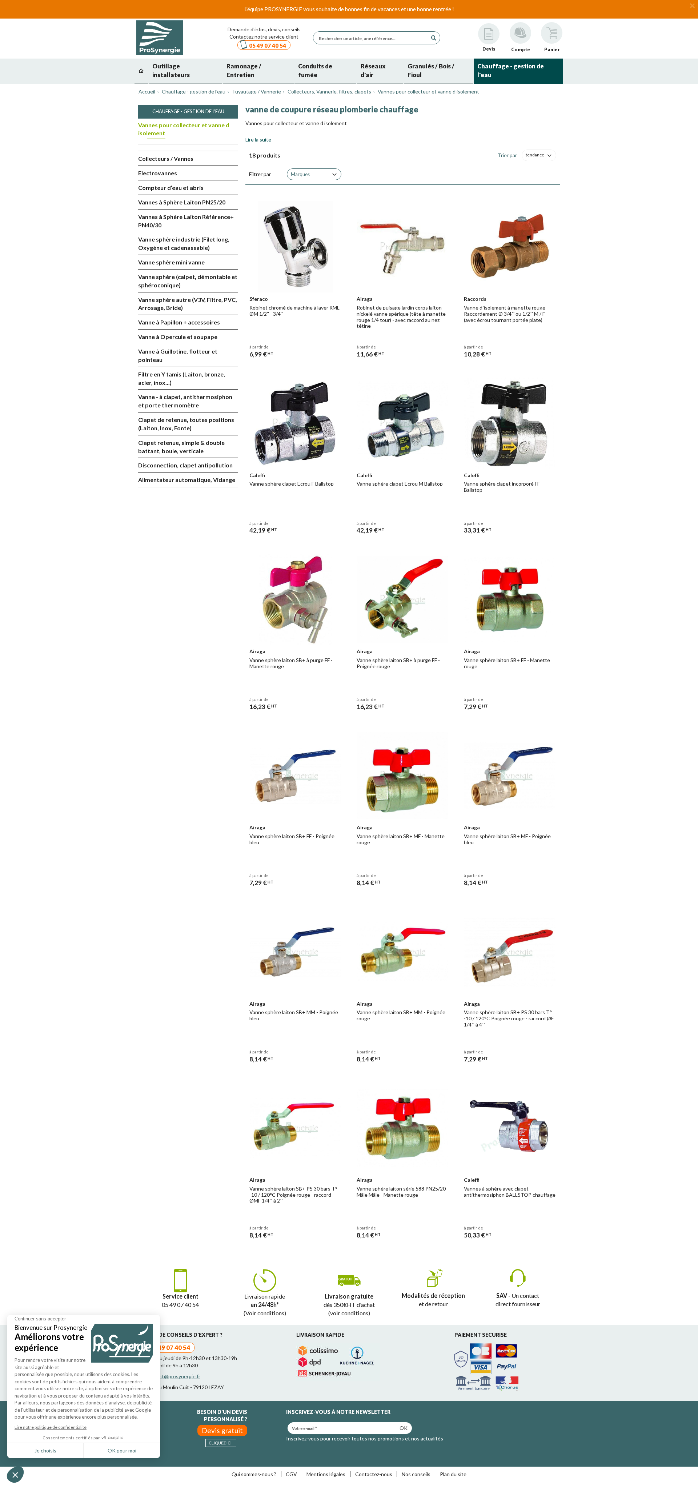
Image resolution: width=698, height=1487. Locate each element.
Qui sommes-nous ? (254, 1474)
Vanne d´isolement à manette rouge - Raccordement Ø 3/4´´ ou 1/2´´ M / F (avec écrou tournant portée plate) (506, 313)
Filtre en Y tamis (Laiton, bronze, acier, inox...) (181, 378)
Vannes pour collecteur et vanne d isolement (183, 129)
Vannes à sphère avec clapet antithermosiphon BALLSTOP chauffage (509, 1191)
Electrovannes (157, 173)
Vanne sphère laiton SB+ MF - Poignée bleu (507, 839)
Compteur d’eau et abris (171, 187)
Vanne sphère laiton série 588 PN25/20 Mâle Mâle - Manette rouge (401, 1191)
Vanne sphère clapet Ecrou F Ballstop (291, 484)
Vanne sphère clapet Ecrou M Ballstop (400, 484)
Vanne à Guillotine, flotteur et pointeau (177, 355)
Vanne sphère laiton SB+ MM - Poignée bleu (293, 1015)
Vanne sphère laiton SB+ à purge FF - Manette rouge (291, 663)
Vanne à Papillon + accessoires (179, 322)
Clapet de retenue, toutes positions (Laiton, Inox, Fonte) (186, 423)
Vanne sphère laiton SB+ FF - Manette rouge (507, 663)
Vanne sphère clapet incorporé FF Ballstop (502, 487)
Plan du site (453, 1474)
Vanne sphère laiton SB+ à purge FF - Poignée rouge (398, 663)
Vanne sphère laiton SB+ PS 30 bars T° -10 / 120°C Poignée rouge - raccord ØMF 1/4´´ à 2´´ (293, 1194)
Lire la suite (258, 139)
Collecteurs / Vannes (165, 158)
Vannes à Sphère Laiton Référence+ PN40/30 (186, 220)
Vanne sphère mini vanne (171, 262)
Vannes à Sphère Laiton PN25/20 (181, 202)
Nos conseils (416, 1474)
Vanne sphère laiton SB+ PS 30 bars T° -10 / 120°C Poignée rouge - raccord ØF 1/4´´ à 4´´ (509, 1018)
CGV (291, 1474)
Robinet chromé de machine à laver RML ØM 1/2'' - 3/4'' (294, 310)
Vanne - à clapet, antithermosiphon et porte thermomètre (185, 400)
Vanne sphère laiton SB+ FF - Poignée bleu (291, 839)
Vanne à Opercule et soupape (177, 336)
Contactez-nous (373, 1474)
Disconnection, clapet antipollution (185, 465)
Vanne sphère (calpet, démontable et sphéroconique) (187, 280)
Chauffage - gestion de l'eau (188, 111)
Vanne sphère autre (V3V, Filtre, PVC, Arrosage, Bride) (187, 303)
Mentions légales (325, 1474)
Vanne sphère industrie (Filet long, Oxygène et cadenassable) (183, 243)
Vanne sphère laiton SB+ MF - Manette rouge (401, 839)
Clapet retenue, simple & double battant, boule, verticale (181, 446)
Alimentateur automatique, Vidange (186, 479)
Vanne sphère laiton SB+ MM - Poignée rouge (401, 1015)
